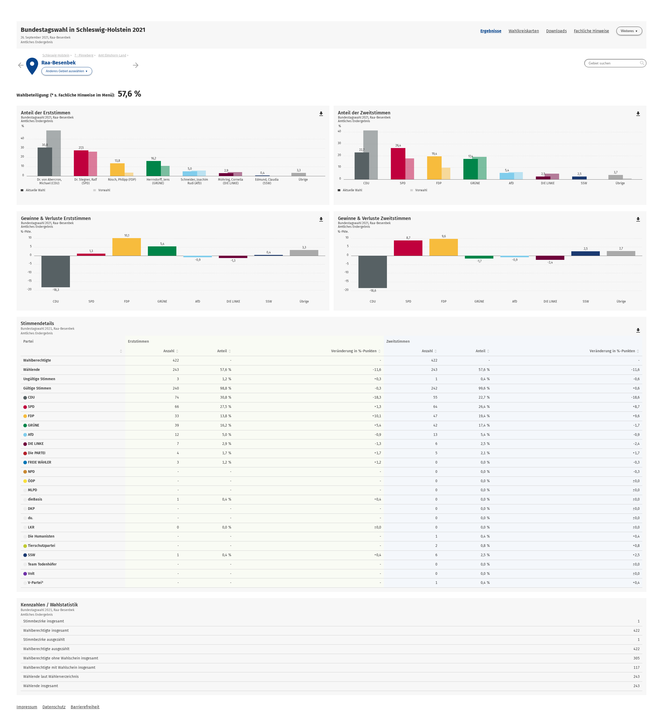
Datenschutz (54, 706)
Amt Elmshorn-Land (112, 55)
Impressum (27, 706)
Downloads (556, 30)
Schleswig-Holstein (55, 55)
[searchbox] (615, 63)
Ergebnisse (490, 30)
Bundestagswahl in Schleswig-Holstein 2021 (83, 29)
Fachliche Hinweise (591, 30)
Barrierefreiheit (85, 706)
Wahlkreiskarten (524, 30)
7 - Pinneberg (84, 55)
